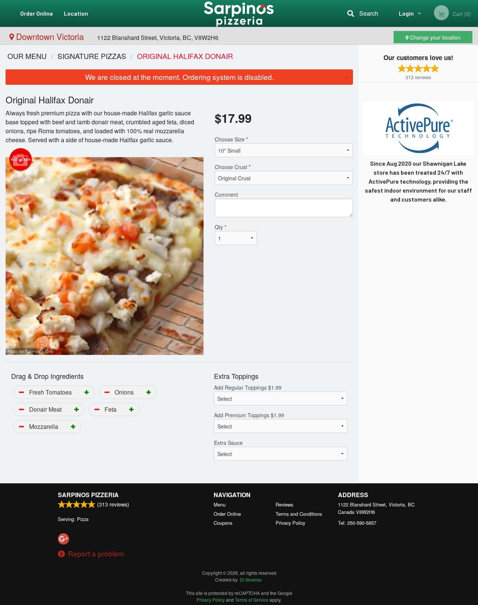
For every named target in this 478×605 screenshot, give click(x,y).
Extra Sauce (228, 442)
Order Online (36, 13)
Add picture (21, 159)
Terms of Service (252, 599)
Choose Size (231, 139)
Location (76, 13)
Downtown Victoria (50, 36)
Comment (226, 194)
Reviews (284, 504)
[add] (87, 392)
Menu (220, 504)
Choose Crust (233, 167)
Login (406, 13)
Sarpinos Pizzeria (88, 494)
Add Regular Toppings (248, 387)
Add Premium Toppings (249, 415)
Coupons (223, 522)
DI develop (251, 579)
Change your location (434, 37)
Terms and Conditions (299, 513)
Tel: (357, 522)
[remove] (21, 392)
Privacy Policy (290, 522)
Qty (220, 227)
